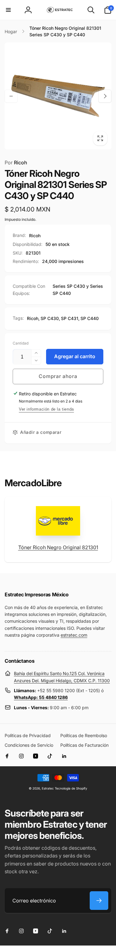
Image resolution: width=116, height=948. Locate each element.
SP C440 (89, 318)
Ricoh (16, 162)
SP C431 (69, 318)
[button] (8, 10)
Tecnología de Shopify (71, 788)
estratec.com (74, 635)
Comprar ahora (58, 376)
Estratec (48, 788)
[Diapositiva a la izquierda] (11, 96)
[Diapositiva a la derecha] (104, 96)
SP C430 (50, 318)
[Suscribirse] (99, 900)
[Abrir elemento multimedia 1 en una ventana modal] (58, 95)
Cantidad (20, 343)
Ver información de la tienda (46, 409)
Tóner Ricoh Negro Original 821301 (58, 547)
